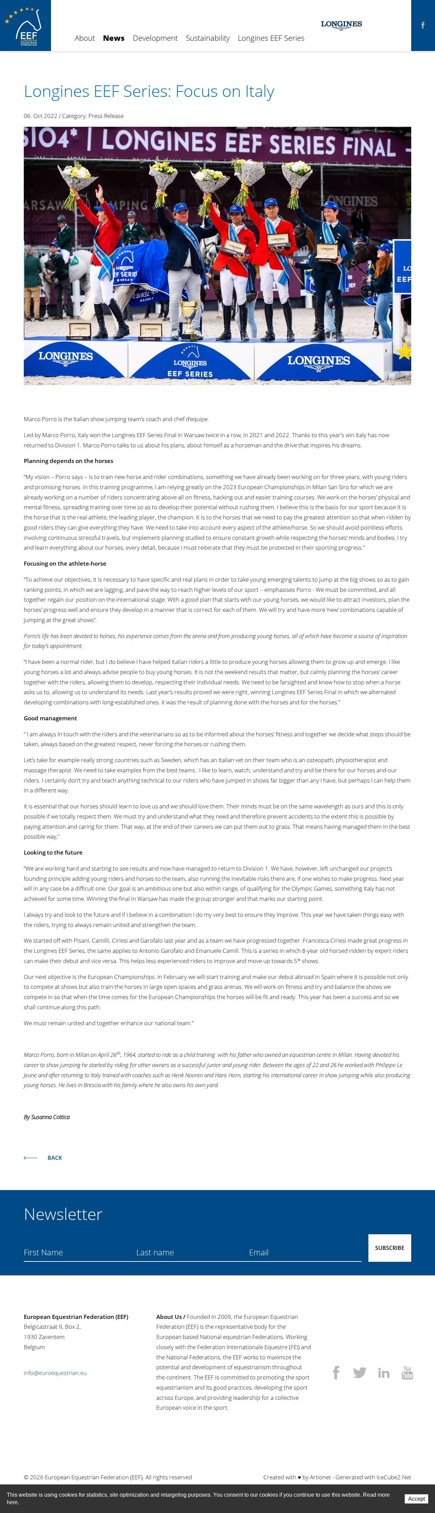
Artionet (320, 1477)
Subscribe (389, 1248)
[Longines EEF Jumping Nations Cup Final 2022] (217, 256)
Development (155, 38)
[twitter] (360, 1374)
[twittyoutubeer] (407, 1374)
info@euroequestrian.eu (55, 1373)
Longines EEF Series (271, 38)
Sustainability (208, 38)
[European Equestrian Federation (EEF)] (25, 25)
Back (55, 1158)
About (85, 38)
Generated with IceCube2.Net (373, 1477)
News (114, 38)
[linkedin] (383, 1374)
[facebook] (423, 25)
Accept (416, 1499)
